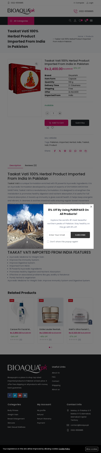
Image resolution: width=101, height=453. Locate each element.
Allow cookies (91, 449)
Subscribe (80, 235)
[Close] (91, 206)
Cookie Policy (64, 449)
